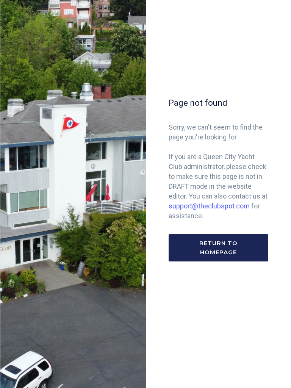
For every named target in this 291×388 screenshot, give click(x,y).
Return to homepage (218, 247)
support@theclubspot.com (209, 206)
